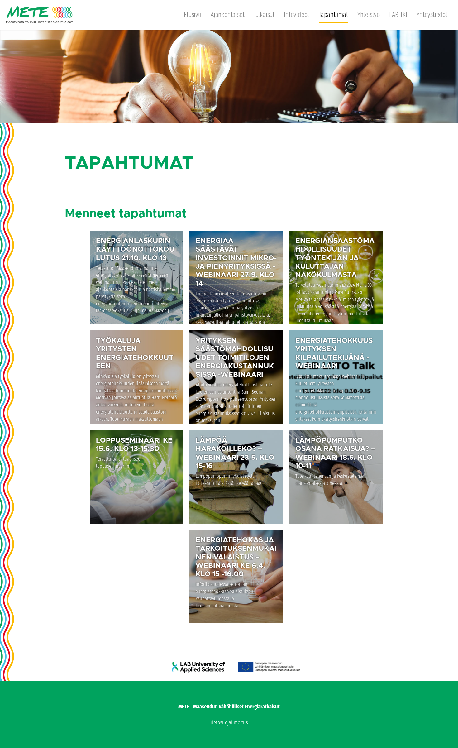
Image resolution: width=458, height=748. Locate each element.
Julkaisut (264, 15)
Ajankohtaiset (227, 15)
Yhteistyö (368, 15)
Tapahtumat (333, 15)
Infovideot (296, 15)
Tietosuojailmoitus (229, 722)
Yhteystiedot (432, 15)
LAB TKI (398, 15)
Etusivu (192, 15)
